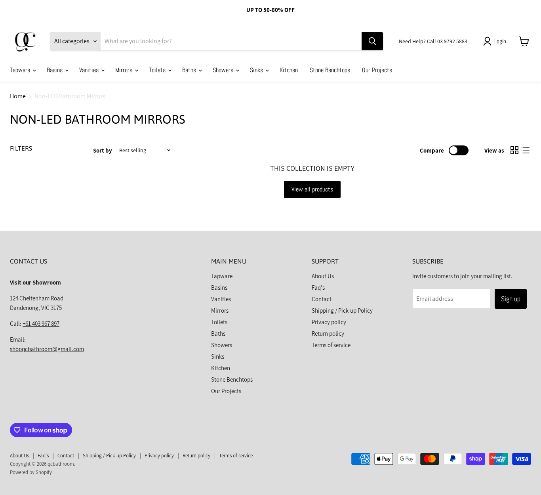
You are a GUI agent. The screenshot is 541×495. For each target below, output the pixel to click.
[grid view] (514, 150)
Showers (224, 70)
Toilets (158, 70)
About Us (323, 276)
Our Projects (377, 70)
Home (18, 96)
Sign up (510, 298)
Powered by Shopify (31, 472)
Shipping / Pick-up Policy (342, 310)
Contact (321, 299)
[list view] (525, 150)
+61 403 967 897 (41, 323)
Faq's (318, 287)
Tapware (21, 70)
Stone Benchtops (330, 70)
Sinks (257, 70)
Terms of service (331, 345)
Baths (190, 70)
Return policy (328, 333)
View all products (312, 189)
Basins (55, 70)
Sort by (102, 150)
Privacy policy (329, 322)
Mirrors (124, 70)
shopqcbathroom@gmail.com (47, 349)
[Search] (372, 41)
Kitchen (289, 70)
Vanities (89, 70)
